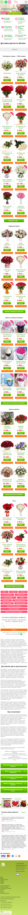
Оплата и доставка (4, 886)
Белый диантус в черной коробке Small (7, 362)
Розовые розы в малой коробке (21, 362)
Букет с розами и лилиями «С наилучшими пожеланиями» (7, 182)
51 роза (13, 591)
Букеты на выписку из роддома (14, 611)
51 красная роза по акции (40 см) (7, 100)
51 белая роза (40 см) (20, 180)
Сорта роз (2, 889)
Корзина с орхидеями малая (7, 428)
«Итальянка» (7, 73)
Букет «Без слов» (7, 270)
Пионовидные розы (20, 600)
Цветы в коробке (7, 603)
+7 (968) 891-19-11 (20, 632)
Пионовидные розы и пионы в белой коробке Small (21, 390)
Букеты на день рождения (14, 606)
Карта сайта (3, 900)
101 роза (23, 591)
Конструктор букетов (4, 893)
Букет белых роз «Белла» (7, 153)
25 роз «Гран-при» (21, 100)
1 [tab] (13, 13)
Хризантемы (6, 600)
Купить (7, 80)
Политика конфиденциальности (7, 898)
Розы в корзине (7, 594)
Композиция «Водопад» (21, 453)
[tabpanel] (14, 9)
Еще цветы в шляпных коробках (14, 403)
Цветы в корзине (20, 603)
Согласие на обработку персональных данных (10, 896)
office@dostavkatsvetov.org (21, 865)
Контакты (2, 892)
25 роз (4, 591)
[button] (17, 71)
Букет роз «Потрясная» (21, 206)
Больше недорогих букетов (14, 311)
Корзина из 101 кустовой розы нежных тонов (7, 481)
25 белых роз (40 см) (21, 153)
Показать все (18, 798)
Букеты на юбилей (14, 609)
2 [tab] (15, 13)
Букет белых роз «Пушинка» (7, 127)
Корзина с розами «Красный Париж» (21, 429)
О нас (1, 890)
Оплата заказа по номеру (5, 888)
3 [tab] (16, 13)
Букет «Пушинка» (20, 243)
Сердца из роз (21, 594)
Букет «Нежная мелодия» (21, 73)
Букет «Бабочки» (7, 243)
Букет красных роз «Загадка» (7, 518)
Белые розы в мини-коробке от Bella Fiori (7, 389)
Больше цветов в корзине (14, 494)
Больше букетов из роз (14, 586)
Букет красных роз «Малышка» (21, 545)
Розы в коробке (8, 597)
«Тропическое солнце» (7, 297)
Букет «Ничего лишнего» (7, 206)
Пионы (22, 597)
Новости (2, 883)
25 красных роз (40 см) (21, 127)
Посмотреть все (4, 857)
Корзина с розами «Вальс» (21, 480)
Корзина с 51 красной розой (7, 453)
